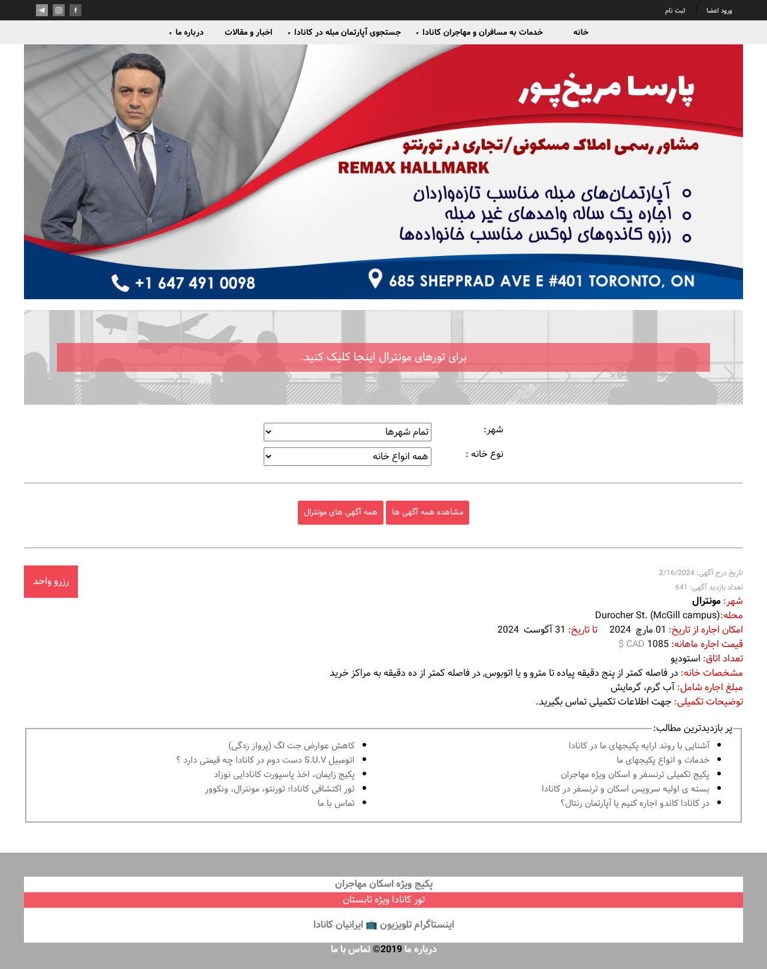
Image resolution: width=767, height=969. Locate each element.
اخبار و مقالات (249, 32)
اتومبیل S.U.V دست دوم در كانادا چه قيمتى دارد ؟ (265, 760)
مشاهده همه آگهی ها (427, 512)
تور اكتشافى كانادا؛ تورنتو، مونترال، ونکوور (280, 789)
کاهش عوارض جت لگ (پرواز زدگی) (291, 746)
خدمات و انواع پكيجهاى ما (663, 760)
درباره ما (186, 32)
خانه (580, 32)
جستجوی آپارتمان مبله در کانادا (344, 32)
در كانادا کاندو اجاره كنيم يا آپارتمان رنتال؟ (634, 803)
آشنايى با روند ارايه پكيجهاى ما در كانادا (639, 746)
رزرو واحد (51, 581)
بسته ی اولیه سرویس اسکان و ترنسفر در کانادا (625, 789)
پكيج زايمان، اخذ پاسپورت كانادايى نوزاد (284, 775)
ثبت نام (675, 10)
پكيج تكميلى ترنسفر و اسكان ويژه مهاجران (635, 775)
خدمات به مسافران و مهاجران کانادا (479, 32)
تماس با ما (336, 803)
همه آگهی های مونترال (341, 512)
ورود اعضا (718, 10)
